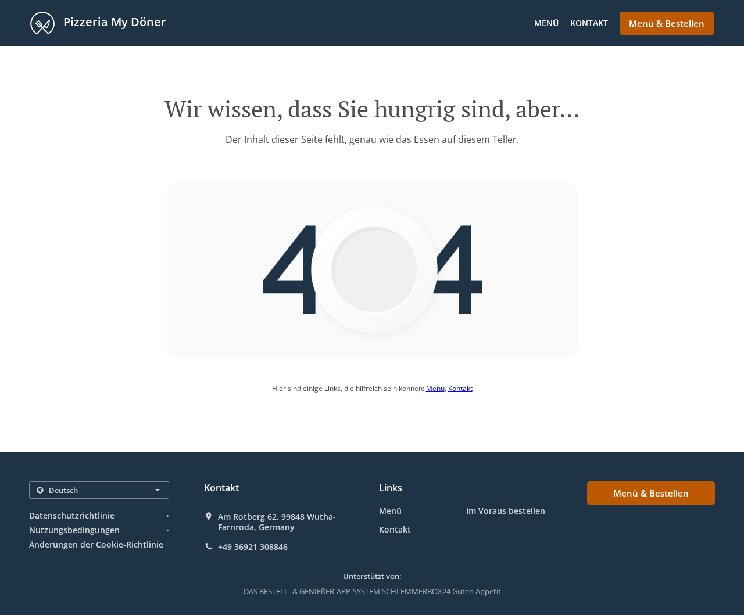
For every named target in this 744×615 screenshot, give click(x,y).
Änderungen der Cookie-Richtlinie (96, 544)
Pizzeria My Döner (113, 22)
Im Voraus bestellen (505, 510)
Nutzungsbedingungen (74, 529)
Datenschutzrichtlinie (72, 515)
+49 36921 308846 (253, 547)
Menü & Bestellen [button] (666, 23)
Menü (546, 22)
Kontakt (589, 22)
